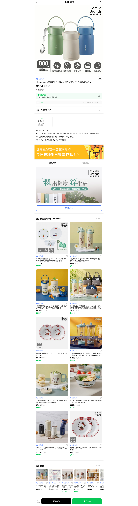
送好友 (88, 501)
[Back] (37, 2)
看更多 (98, 218)
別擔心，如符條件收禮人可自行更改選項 (52, 140)
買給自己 (56, 501)
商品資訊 (52, 163)
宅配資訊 (85, 163)
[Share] (100, 78)
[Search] (101, 2)
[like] (67, 256)
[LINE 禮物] (69, 2)
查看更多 (68, 208)
